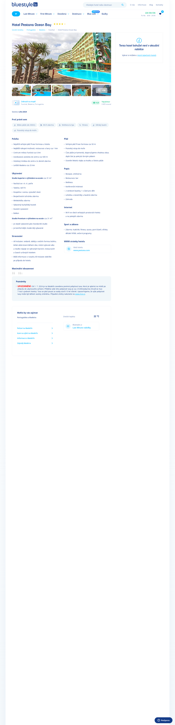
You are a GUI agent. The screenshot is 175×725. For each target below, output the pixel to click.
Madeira (42, 30)
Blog (151, 5)
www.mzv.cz (80, 294)
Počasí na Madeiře (24, 328)
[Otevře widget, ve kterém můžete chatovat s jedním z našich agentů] (163, 720)
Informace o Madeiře (26, 338)
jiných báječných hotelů (147, 55)
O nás (132, 5)
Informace (142, 5)
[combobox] (105, 5)
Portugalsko (31, 30)
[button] (30, 13)
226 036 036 (150, 13)
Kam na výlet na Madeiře (27, 333)
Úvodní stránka (17, 30)
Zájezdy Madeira (24, 343)
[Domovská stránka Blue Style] (25, 4)
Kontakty (159, 5)
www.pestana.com (81, 250)
